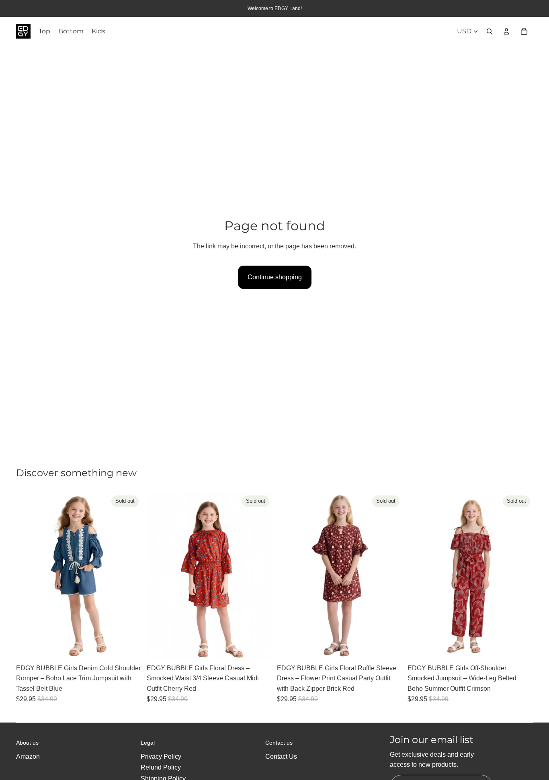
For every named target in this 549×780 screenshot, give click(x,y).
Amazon (28, 756)
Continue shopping (275, 277)
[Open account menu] (506, 31)
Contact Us (281, 756)
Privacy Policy (161, 756)
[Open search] (489, 31)
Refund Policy (161, 767)
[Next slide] (130, 576)
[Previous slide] (28, 576)
